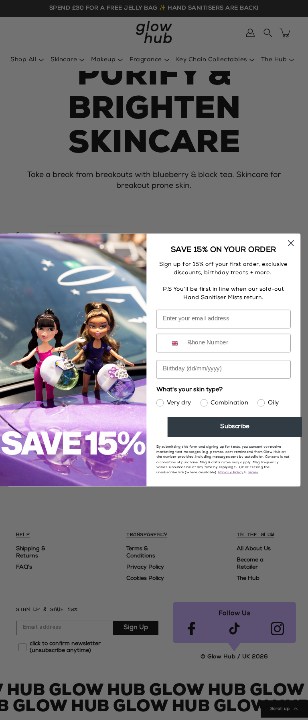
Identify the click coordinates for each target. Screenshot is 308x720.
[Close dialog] (291, 243)
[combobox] (181, 343)
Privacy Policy (230, 472)
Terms (253, 472)
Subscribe (234, 427)
